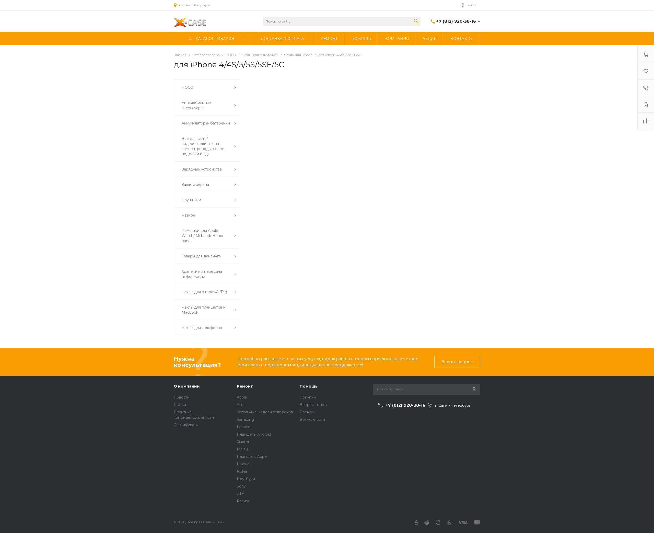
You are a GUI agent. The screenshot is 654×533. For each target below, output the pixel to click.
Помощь (309, 386)
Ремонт (245, 386)
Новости (182, 397)
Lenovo (243, 427)
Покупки (308, 397)
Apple (242, 397)
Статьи (180, 404)
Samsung (245, 419)
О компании (187, 386)
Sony (241, 486)
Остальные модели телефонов (265, 412)
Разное (243, 501)
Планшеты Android (254, 434)
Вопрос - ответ (313, 404)
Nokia (242, 471)
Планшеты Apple (252, 456)
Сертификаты (186, 425)
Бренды (307, 412)
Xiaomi (243, 441)
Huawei (243, 464)
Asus (241, 404)
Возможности (312, 419)
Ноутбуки (246, 479)
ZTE (240, 493)
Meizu (242, 449)
